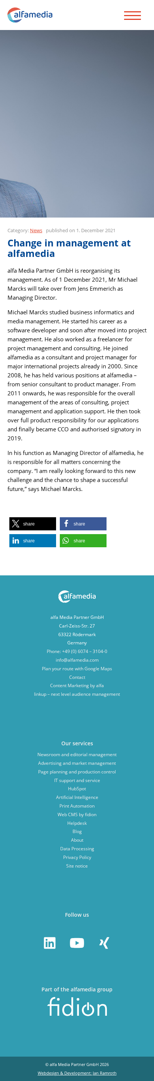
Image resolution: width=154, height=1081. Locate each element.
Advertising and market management (77, 763)
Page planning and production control (77, 772)
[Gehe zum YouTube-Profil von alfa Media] (77, 943)
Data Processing (77, 848)
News (36, 230)
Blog (77, 831)
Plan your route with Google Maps (77, 668)
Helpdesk (77, 823)
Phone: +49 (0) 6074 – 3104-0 (77, 651)
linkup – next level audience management (77, 694)
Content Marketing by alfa (77, 685)
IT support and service (77, 780)
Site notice (77, 866)
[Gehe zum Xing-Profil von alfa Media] (104, 943)
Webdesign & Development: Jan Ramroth (77, 1073)
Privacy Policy (77, 857)
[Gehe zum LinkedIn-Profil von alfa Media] (49, 943)
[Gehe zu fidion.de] (77, 1014)
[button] (32, 523)
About (77, 840)
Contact (77, 677)
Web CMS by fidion (77, 814)
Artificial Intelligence (77, 797)
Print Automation (77, 806)
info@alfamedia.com (77, 660)
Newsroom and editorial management (77, 754)
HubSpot (77, 788)
